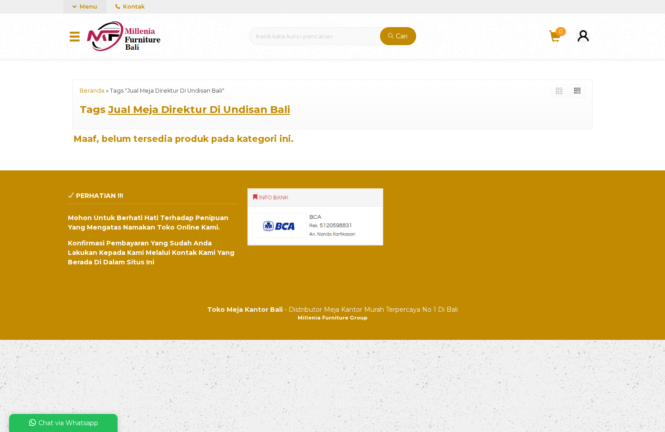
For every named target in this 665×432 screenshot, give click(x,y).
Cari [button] (401, 36)
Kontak (133, 6)
